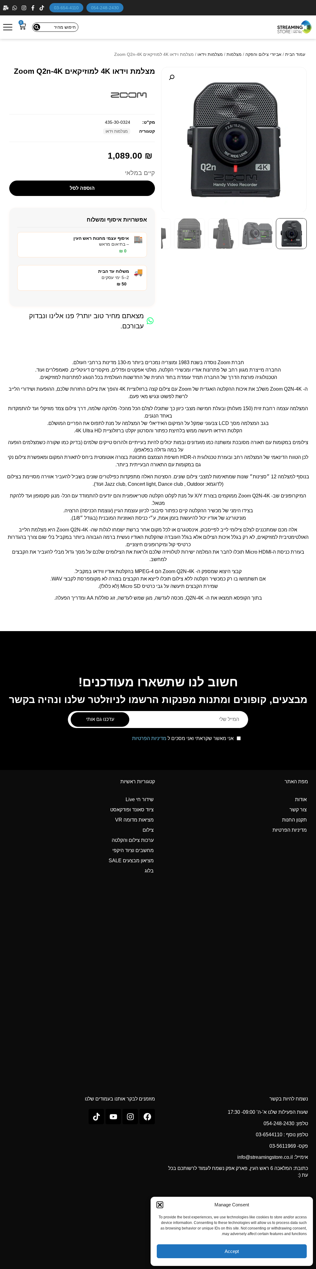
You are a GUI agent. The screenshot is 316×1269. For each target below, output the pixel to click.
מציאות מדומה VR (134, 819)
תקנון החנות (294, 819)
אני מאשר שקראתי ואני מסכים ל (183, 738)
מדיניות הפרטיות (149, 738)
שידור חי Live (140, 799)
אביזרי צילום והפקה (263, 54)
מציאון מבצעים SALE (131, 860)
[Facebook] (33, 7)
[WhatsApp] (15, 7)
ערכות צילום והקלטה (133, 840)
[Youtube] (113, 1116)
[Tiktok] (96, 1116)
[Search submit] (36, 27)
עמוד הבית (295, 54)
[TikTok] (42, 7)
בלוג (149, 870)
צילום (148, 830)
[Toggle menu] (7, 27)
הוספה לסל (82, 188)
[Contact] (6, 7)
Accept (232, 1251)
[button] (160, 1205)
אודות (301, 799)
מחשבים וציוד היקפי (133, 850)
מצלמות (234, 54)
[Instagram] (24, 7)
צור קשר (298, 809)
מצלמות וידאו (210, 54)
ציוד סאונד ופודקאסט (132, 809)
